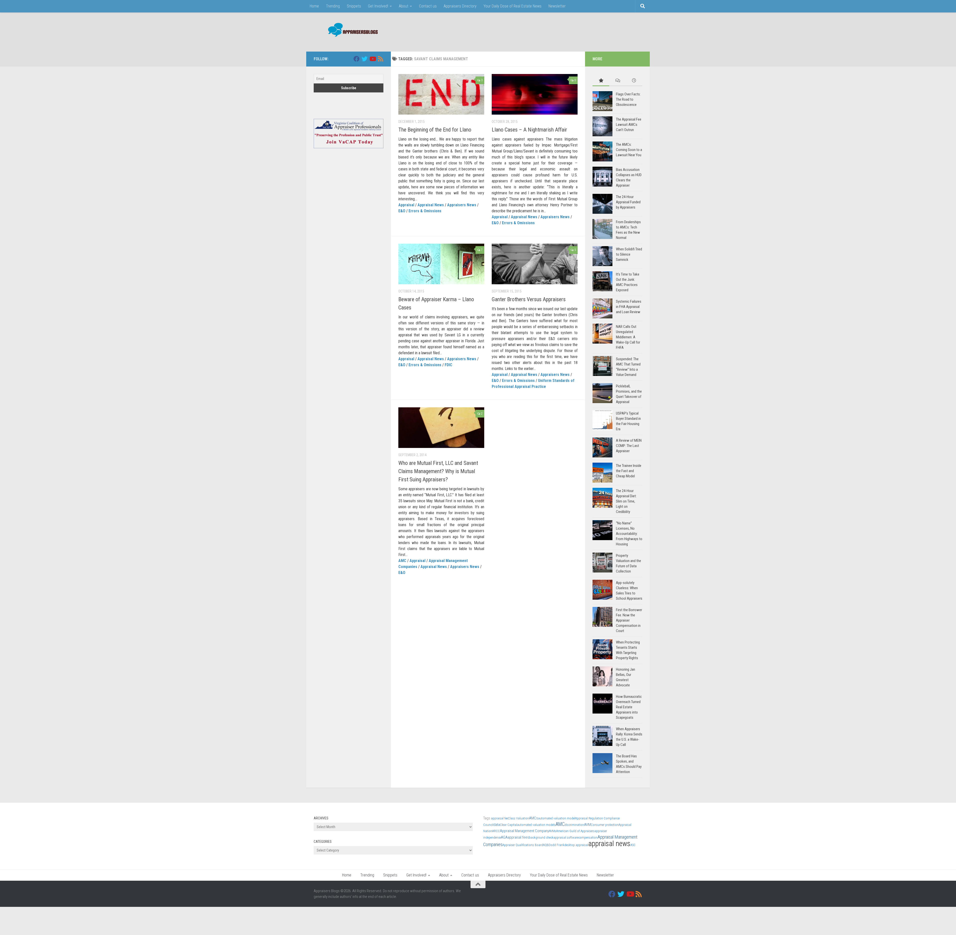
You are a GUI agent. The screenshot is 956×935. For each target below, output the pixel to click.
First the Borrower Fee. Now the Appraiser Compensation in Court (629, 620)
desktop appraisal (576, 845)
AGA (504, 837)
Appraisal (406, 205)
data (496, 824)
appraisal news (609, 843)
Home (314, 6)
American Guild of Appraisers (575, 831)
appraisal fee (499, 818)
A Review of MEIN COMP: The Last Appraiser (629, 445)
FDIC (448, 364)
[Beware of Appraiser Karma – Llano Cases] (441, 264)
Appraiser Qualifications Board (522, 845)
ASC (633, 845)
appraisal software (565, 837)
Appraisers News (461, 205)
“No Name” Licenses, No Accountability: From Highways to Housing (629, 533)
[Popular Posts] (601, 80)
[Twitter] (364, 59)
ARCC (496, 831)
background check (541, 837)
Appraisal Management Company (524, 831)
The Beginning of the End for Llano (434, 130)
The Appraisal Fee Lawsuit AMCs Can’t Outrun (628, 124)
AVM (587, 824)
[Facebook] (356, 59)
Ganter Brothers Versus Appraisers (529, 299)
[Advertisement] (551, 31)
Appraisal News (431, 205)
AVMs (552, 831)
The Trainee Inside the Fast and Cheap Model (628, 470)
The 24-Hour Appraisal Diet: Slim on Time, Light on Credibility (626, 501)
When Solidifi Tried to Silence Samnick (629, 254)
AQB (546, 845)
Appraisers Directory (460, 6)
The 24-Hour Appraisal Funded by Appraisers (628, 202)
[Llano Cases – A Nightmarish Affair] (535, 94)
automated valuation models (536, 825)
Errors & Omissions (425, 211)
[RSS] (380, 59)
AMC (402, 560)
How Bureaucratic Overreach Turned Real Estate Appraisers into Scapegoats (629, 707)
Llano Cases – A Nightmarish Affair (529, 130)
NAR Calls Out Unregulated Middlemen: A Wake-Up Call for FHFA (628, 337)
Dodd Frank (556, 845)
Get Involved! (378, 6)
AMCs (533, 818)
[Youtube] (372, 59)
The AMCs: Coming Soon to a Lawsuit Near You (629, 149)
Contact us (428, 6)
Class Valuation (518, 818)
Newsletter (557, 6)
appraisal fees (518, 837)
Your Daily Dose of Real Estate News (512, 6)
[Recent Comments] (617, 80)
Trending (333, 6)
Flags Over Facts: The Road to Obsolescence (628, 99)
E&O (401, 211)
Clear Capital (508, 825)
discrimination (574, 825)
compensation (588, 837)
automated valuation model (556, 818)
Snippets (354, 6)
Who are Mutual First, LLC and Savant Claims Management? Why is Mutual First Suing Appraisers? (438, 471)
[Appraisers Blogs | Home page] (351, 30)
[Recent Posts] (634, 80)
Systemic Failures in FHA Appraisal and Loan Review (628, 306)
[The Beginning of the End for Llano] (441, 94)
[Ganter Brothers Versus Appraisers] (535, 264)
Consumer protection (605, 825)
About (403, 6)
